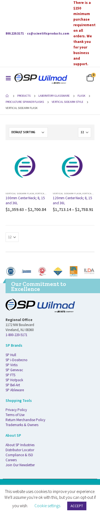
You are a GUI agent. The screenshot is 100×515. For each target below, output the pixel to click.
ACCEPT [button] (77, 506)
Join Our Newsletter (20, 465)
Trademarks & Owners (22, 424)
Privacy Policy (16, 409)
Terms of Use (15, 414)
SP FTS (10, 375)
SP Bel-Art (13, 385)
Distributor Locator (20, 450)
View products (38, 155)
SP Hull (11, 355)
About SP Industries (20, 445)
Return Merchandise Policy (25, 419)
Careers (11, 460)
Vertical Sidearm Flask (20, 193)
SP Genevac (14, 370)
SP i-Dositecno (17, 360)
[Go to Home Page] (7, 96)
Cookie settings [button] (47, 505)
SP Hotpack (14, 380)
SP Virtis (12, 365)
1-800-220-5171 (16, 334)
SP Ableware (15, 390)
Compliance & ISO (19, 455)
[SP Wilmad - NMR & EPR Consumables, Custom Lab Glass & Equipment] (40, 78)
